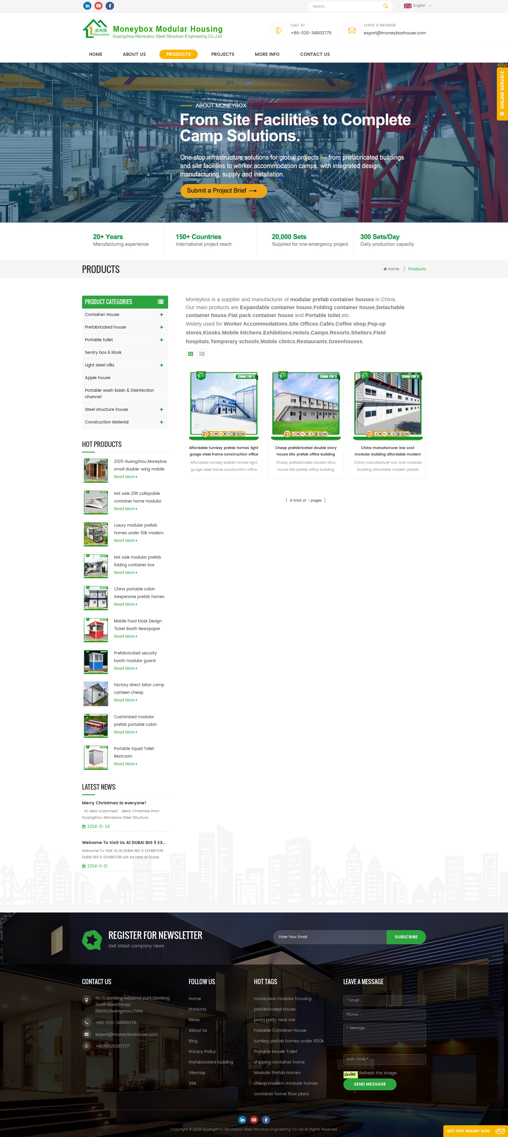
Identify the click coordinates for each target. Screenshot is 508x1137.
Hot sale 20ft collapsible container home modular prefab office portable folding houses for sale (138, 498)
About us (134, 54)
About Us (198, 1030)
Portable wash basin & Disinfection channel (119, 393)
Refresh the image (378, 1073)
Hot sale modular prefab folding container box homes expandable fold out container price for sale (140, 562)
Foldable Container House (280, 1030)
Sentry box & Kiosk (103, 352)
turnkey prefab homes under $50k (289, 1041)
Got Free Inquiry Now (468, 1131)
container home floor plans (281, 1094)
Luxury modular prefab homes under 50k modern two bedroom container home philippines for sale (138, 530)
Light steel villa (99, 365)
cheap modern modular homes (286, 1083)
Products (178, 54)
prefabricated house (274, 1009)
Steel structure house (106, 409)
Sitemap (197, 1072)
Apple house (98, 377)
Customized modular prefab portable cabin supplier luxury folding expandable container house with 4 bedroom (135, 721)
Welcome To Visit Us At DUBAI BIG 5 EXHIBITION (125, 842)
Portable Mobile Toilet (275, 1051)
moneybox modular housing (282, 998)
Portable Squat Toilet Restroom (134, 753)
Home (95, 54)
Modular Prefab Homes (277, 1072)
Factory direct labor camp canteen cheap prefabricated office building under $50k (139, 689)
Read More (124, 477)
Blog (193, 1041)
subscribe (406, 937)
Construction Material (106, 422)
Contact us (315, 54)
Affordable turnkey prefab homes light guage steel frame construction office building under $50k (223, 451)
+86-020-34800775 (311, 33)
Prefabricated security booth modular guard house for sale (135, 657)
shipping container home (279, 1062)
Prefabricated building (211, 1062)
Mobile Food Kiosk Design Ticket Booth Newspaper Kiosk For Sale (138, 625)
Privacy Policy (202, 1051)
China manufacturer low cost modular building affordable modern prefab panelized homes (388, 451)
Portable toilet (99, 339)
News (194, 1020)
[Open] (502, 91)
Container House (102, 314)
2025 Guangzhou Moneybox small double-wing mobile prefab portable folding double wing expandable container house (140, 466)
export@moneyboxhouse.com (395, 33)
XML (193, 1083)
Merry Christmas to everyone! (114, 803)
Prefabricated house (105, 327)
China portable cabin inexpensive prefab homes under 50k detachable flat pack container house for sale (139, 593)
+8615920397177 (112, 1046)
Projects (222, 54)
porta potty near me (274, 1020)
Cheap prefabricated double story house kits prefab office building (306, 451)
